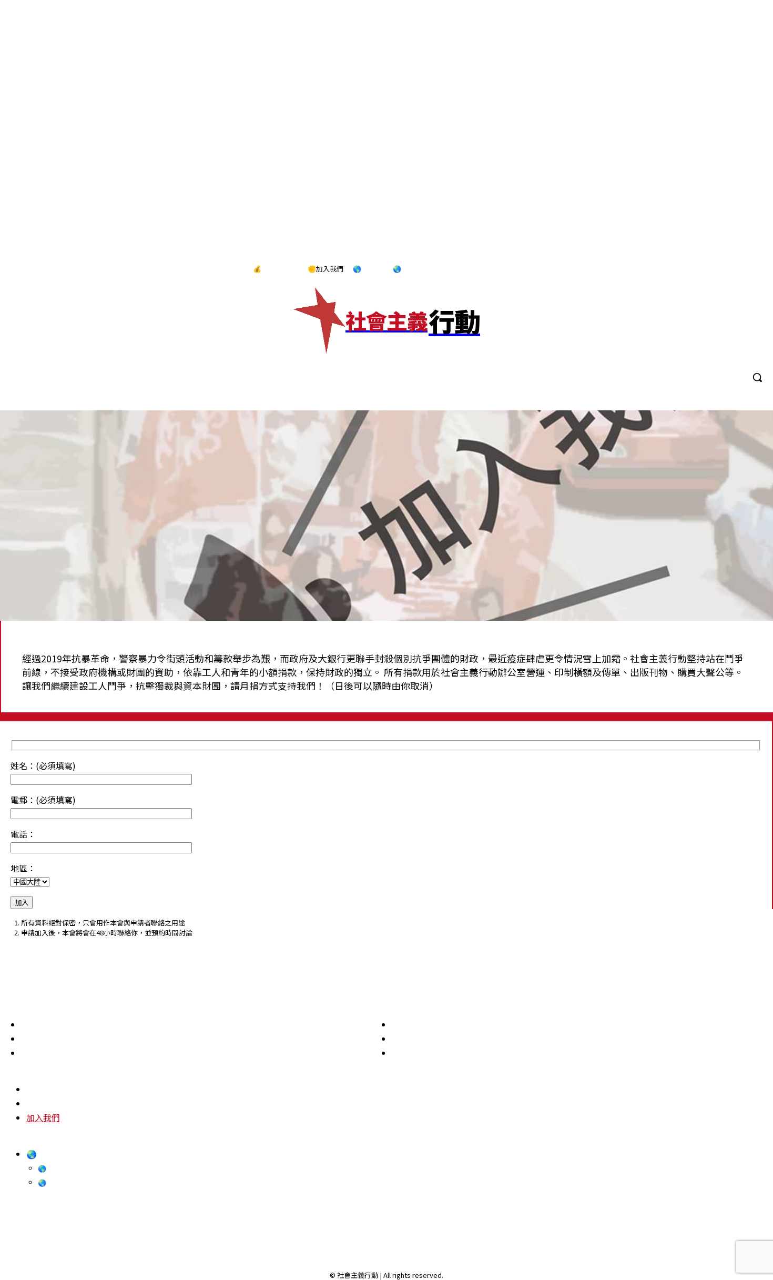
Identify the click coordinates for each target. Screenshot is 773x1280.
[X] (751, 269)
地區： (23, 868)
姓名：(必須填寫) (43, 765)
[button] (757, 377)
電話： (23, 834)
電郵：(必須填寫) (43, 799)
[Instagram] (708, 269)
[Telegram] (730, 269)
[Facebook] (686, 269)
